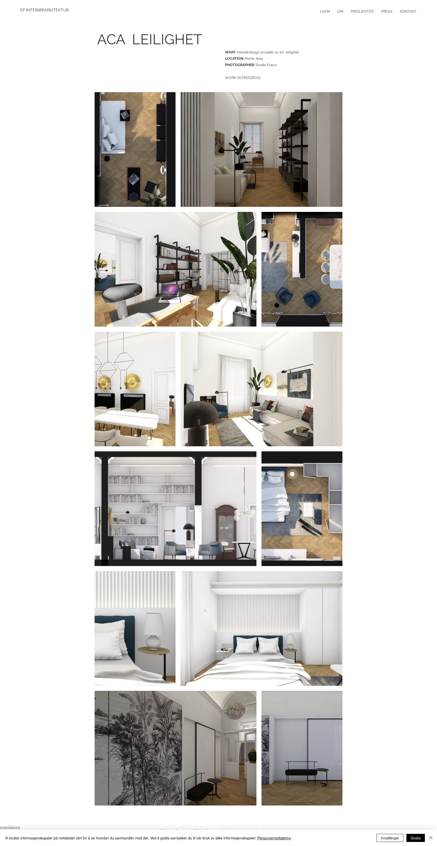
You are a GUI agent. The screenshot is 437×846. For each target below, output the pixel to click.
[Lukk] (431, 838)
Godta (416, 837)
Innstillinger (390, 837)
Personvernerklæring (274, 837)
